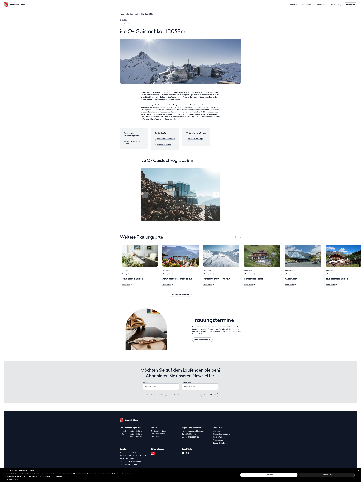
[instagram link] (187, 453)
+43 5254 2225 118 (192, 437)
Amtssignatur (218, 440)
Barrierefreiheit (218, 437)
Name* (145, 382)
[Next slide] (216, 195)
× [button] (358, 470)
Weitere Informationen (128, 473)
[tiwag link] (153, 453)
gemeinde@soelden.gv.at (194, 431)
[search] (339, 4)
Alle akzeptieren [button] (269, 475)
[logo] (129, 420)
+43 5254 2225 (190, 434)
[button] (69, 479)
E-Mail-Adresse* (186, 382)
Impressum (217, 431)
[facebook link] (183, 453)
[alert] (180, 475)
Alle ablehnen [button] (327, 475)
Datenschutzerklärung (159, 395)
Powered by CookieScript (353, 481)
